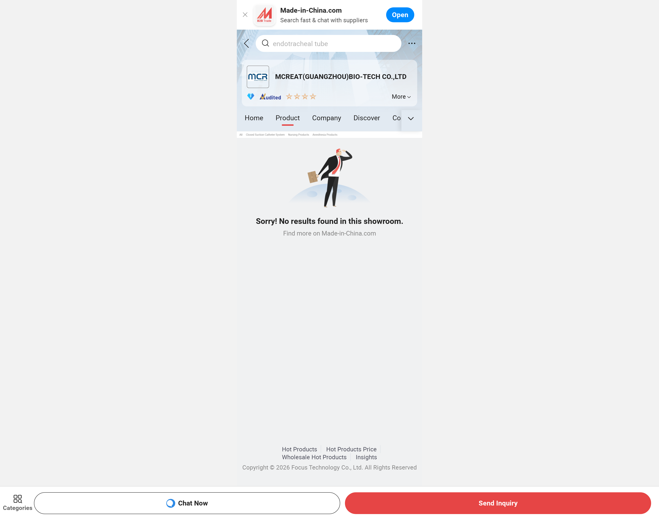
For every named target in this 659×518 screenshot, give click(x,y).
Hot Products (299, 449)
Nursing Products (298, 135)
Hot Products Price (351, 449)
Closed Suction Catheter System (265, 135)
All (240, 135)
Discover (367, 117)
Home (254, 117)
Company (326, 117)
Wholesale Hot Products (314, 457)
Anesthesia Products (325, 135)
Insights (366, 457)
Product (288, 117)
